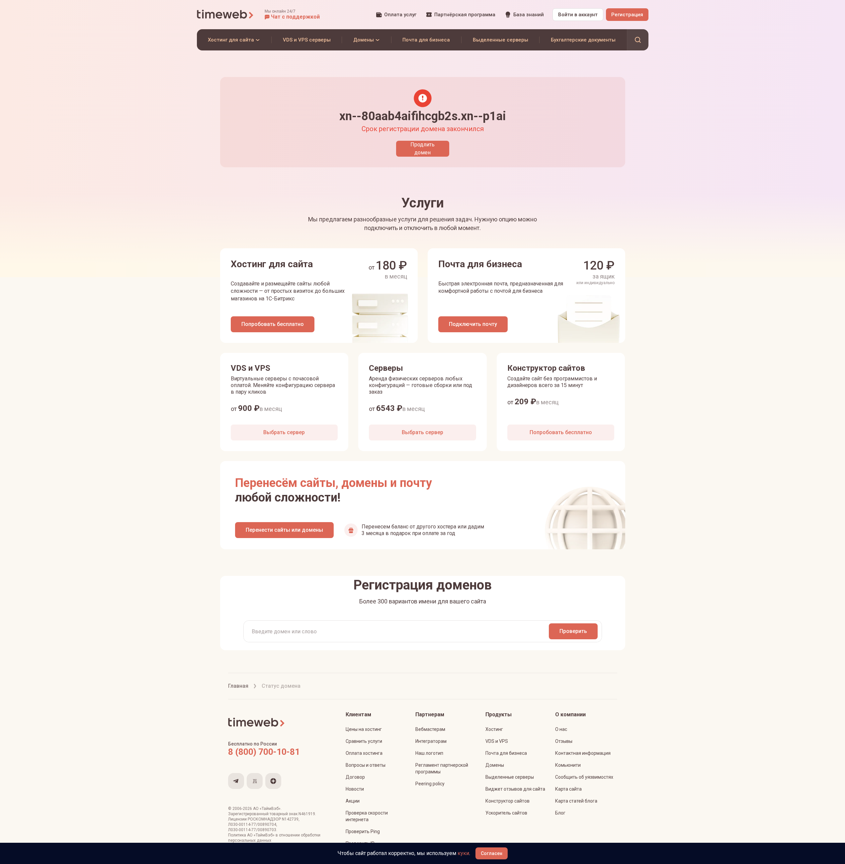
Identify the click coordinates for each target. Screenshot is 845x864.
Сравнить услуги (364, 741)
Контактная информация (583, 753)
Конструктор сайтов (507, 801)
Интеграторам (431, 741)
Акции (353, 801)
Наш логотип (429, 753)
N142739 (290, 819)
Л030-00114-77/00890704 (252, 824)
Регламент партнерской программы (441, 768)
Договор (355, 777)
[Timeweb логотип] (225, 14)
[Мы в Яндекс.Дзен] (273, 781)
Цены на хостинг (364, 729)
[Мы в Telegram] (236, 781)
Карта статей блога (576, 801)
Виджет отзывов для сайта (515, 789)
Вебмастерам (430, 729)
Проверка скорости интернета (367, 816)
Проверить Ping (363, 831)
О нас (561, 729)
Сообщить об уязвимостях (584, 777)
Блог (560, 813)
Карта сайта (568, 789)
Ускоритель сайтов (506, 813)
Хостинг (494, 729)
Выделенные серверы (509, 777)
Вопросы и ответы (365, 765)
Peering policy (430, 783)
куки (463, 853)
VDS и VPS (496, 741)
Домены (494, 765)
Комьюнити (568, 765)
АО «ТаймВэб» (267, 808)
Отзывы (563, 741)
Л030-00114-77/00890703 (252, 829)
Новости (355, 789)
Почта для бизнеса (506, 753)
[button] (292, 14)
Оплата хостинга (364, 753)
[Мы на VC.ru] (255, 781)
